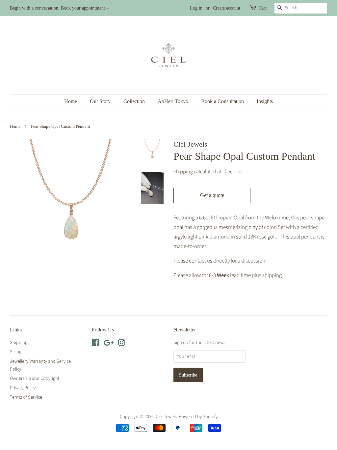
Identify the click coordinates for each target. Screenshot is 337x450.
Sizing (15, 351)
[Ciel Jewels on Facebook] (95, 344)
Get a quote (212, 195)
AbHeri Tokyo (173, 101)
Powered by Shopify (198, 416)
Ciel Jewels (166, 416)
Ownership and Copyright (35, 378)
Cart (263, 8)
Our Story (100, 101)
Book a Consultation (222, 101)
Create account (226, 8)
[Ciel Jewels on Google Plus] (109, 344)
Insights (265, 101)
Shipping (183, 171)
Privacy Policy (23, 387)
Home (70, 101)
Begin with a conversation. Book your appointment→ (60, 8)
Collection (134, 101)
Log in (196, 8)
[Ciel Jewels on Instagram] (121, 344)
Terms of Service (26, 397)
